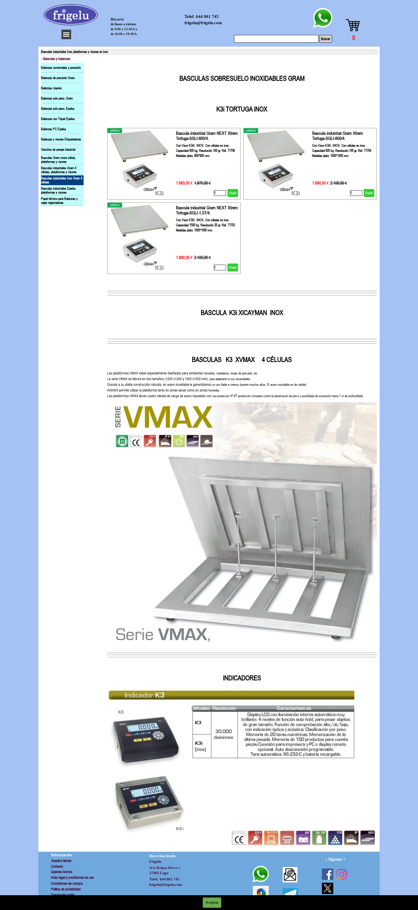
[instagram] (342, 874)
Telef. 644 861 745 (202, 16)
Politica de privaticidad (65, 889)
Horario (117, 19)
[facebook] (327, 874)
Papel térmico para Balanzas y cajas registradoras (59, 201)
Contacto (57, 866)
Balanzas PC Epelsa (53, 129)
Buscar (325, 39)
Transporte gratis (62, 895)
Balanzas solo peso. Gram (57, 98)
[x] (327, 888)
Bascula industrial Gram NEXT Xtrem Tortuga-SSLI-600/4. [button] (207, 135)
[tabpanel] (242, 94)
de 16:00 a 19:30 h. (124, 34)
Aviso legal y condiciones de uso (72, 877)
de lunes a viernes (123, 24)
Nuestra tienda (61, 861)
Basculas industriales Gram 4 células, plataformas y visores (58, 170)
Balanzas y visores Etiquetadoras (61, 139)
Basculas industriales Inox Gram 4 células (61, 180)
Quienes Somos (61, 872)
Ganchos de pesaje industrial (58, 150)
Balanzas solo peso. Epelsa (57, 109)
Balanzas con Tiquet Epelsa (58, 119)
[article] (174, 164)
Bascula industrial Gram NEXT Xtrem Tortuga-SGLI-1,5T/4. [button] (207, 210)
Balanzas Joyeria (51, 88)
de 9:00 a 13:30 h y (124, 29)
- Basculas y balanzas (55, 59)
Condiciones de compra (67, 883)
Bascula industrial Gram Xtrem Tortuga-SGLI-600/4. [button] (337, 135)
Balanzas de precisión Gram (58, 78)
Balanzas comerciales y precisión (61, 68)
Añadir (233, 193)
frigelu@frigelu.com (203, 22)
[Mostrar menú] (66, 34)
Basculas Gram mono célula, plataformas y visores (58, 160)
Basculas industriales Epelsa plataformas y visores (58, 190)
